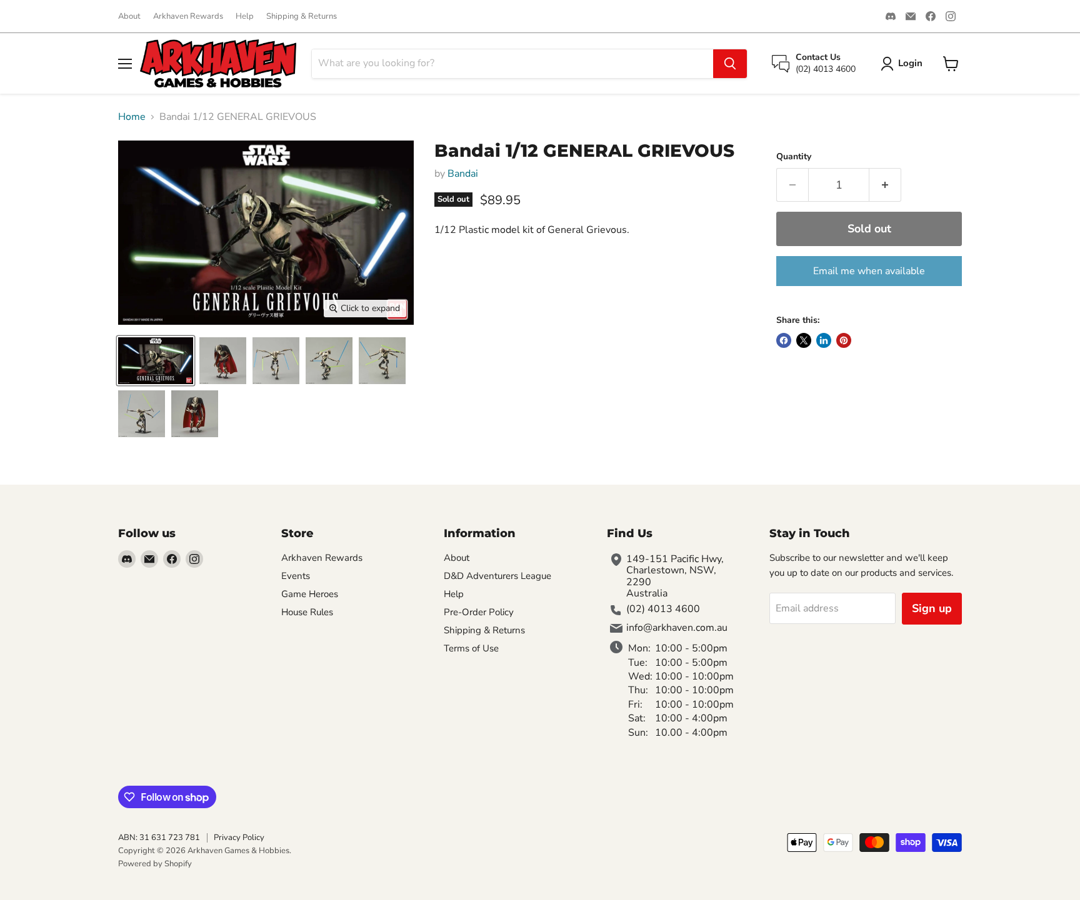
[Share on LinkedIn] (823, 340)
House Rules (307, 612)
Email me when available (869, 271)
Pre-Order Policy (479, 612)
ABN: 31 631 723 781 (159, 837)
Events (295, 576)
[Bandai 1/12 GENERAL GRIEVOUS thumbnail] (155, 360)
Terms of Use (471, 648)
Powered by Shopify (155, 863)
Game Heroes (309, 594)
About (129, 16)
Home (132, 116)
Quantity (793, 157)
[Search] (730, 63)
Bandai (463, 173)
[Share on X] (803, 340)
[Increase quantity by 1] (885, 185)
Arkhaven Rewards (188, 16)
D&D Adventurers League (497, 576)
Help (245, 16)
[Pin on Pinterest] (843, 340)
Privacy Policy (239, 837)
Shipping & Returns (301, 16)
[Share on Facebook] (783, 340)
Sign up (932, 608)
